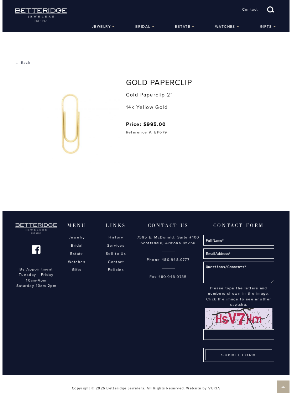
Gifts (266, 27)
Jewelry (101, 27)
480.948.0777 (175, 260)
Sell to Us (116, 254)
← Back (23, 63)
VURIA (214, 388)
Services (116, 245)
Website (193, 388)
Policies (116, 270)
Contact (250, 9)
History (116, 237)
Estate (183, 27)
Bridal (143, 27)
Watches (225, 27)
